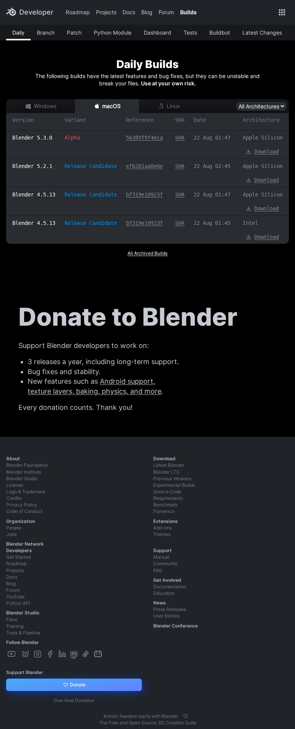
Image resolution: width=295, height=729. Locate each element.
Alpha (72, 138)
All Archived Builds (147, 253)
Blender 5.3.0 (32, 138)
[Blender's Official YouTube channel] (12, 654)
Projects (106, 12)
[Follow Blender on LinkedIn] (63, 654)
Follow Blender (22, 642)
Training (14, 626)
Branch (46, 32)
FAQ (157, 570)
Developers (19, 550)
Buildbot (219, 32)
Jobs (11, 534)
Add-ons (162, 528)
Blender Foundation (27, 465)
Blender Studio (22, 478)
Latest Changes (262, 32)
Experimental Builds (174, 485)
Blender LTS (166, 472)
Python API (18, 603)
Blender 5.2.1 (32, 166)
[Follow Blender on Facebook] (51, 654)
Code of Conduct (24, 511)
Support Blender (24, 672)
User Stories (166, 616)
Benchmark (165, 505)
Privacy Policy (21, 505)
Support (162, 550)
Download (266, 151)
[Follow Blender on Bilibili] (99, 654)
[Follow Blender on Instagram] (38, 654)
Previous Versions (172, 478)
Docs (129, 12)
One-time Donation (73, 700)
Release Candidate (91, 166)
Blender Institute (23, 472)
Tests (190, 32)
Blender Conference (175, 626)
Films (11, 619)
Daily (18, 32)
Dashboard (157, 32)
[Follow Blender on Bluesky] (26, 654)
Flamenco (163, 511)
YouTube (15, 596)
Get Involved (167, 580)
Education (164, 593)
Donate (77, 684)
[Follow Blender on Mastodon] (74, 654)
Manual (161, 557)
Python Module (112, 32)
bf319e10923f (144, 194)
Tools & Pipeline (23, 633)
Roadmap (78, 12)
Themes (162, 534)
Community (165, 563)
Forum (166, 12)
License (14, 485)
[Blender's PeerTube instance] (19, 654)
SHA (179, 138)
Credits (14, 498)
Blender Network (25, 544)
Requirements (168, 498)
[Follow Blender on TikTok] (86, 654)
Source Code (167, 491)
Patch (74, 32)
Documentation (169, 586)
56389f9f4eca (144, 138)
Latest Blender (168, 465)
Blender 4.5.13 (33, 194)
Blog (146, 12)
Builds (188, 12)
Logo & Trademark (25, 491)
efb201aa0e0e (144, 166)
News (159, 603)
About (13, 458)
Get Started (18, 557)
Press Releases (169, 609)
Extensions (165, 521)
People (13, 528)
